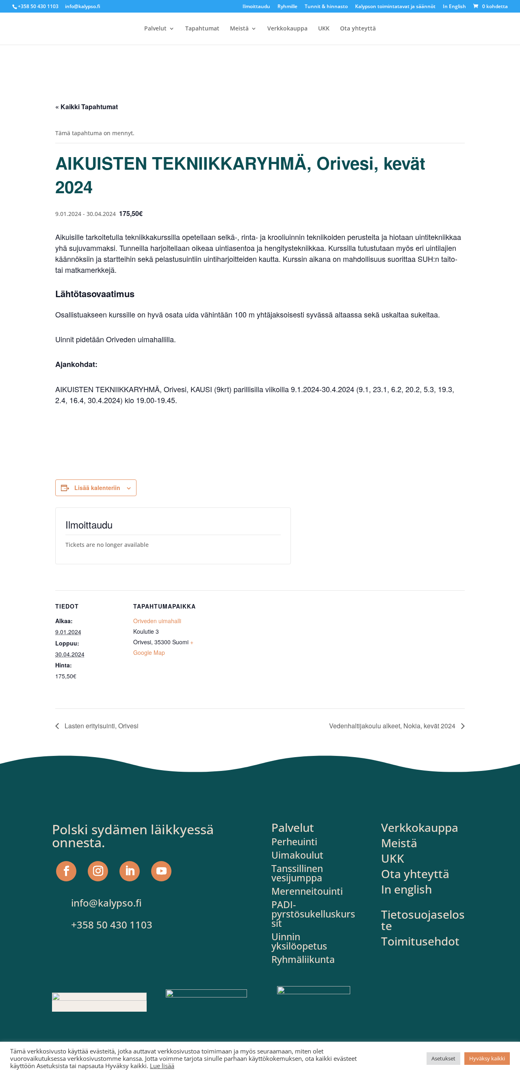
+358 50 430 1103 (38, 6)
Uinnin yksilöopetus (299, 941)
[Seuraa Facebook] (66, 871)
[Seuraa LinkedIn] (129, 871)
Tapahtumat (202, 29)
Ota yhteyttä (358, 29)
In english (406, 889)
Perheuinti (294, 841)
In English (454, 7)
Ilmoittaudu (256, 7)
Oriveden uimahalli (157, 621)
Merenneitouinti (307, 891)
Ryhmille (287, 7)
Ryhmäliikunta (303, 959)
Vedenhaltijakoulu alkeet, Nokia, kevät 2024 (393, 725)
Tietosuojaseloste (423, 920)
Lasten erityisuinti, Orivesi (101, 725)
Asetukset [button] (443, 1058)
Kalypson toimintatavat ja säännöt (395, 7)
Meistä (239, 29)
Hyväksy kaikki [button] (487, 1058)
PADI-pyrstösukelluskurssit (313, 914)
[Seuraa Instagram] (98, 871)
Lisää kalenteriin (97, 488)
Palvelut (155, 29)
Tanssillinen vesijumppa (297, 873)
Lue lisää (162, 1065)
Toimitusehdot (420, 941)
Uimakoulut (297, 854)
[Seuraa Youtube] (161, 871)
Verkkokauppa (287, 29)
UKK (323, 29)
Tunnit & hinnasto (326, 7)
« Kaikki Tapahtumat (86, 106)
